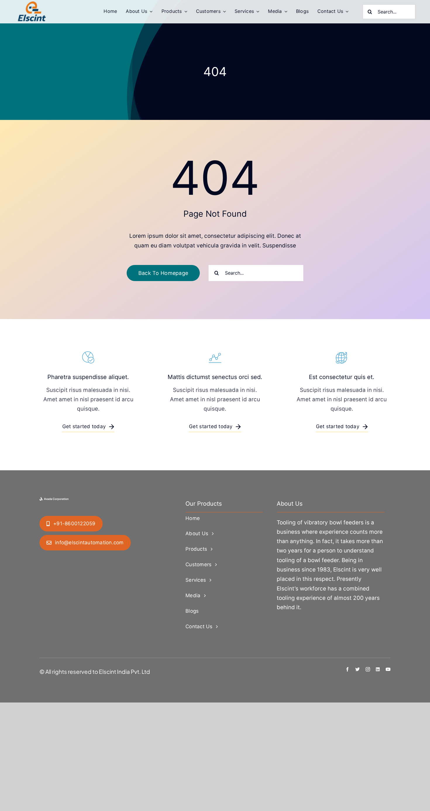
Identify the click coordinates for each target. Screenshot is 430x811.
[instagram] (368, 669)
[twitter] (357, 669)
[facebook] (347, 669)
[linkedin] (378, 669)
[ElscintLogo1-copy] (32, 4)
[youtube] (388, 669)
